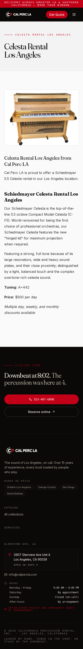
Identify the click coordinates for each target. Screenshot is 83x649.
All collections (13, 514)
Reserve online (39, 412)
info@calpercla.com (23, 574)
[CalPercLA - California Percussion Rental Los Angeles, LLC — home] (18, 14)
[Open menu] (74, 14)
